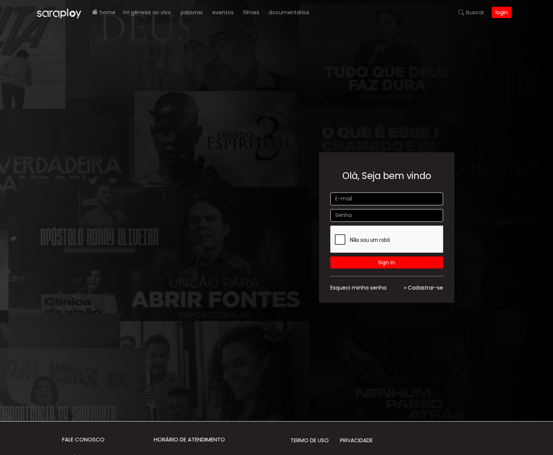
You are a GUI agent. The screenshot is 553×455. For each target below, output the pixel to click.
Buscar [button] (475, 12)
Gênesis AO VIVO (151, 12)
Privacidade (356, 440)
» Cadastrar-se (423, 287)
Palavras (192, 12)
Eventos (223, 12)
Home (107, 12)
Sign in (386, 262)
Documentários (289, 12)
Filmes (251, 12)
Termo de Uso (309, 440)
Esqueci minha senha (358, 287)
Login (501, 12)
